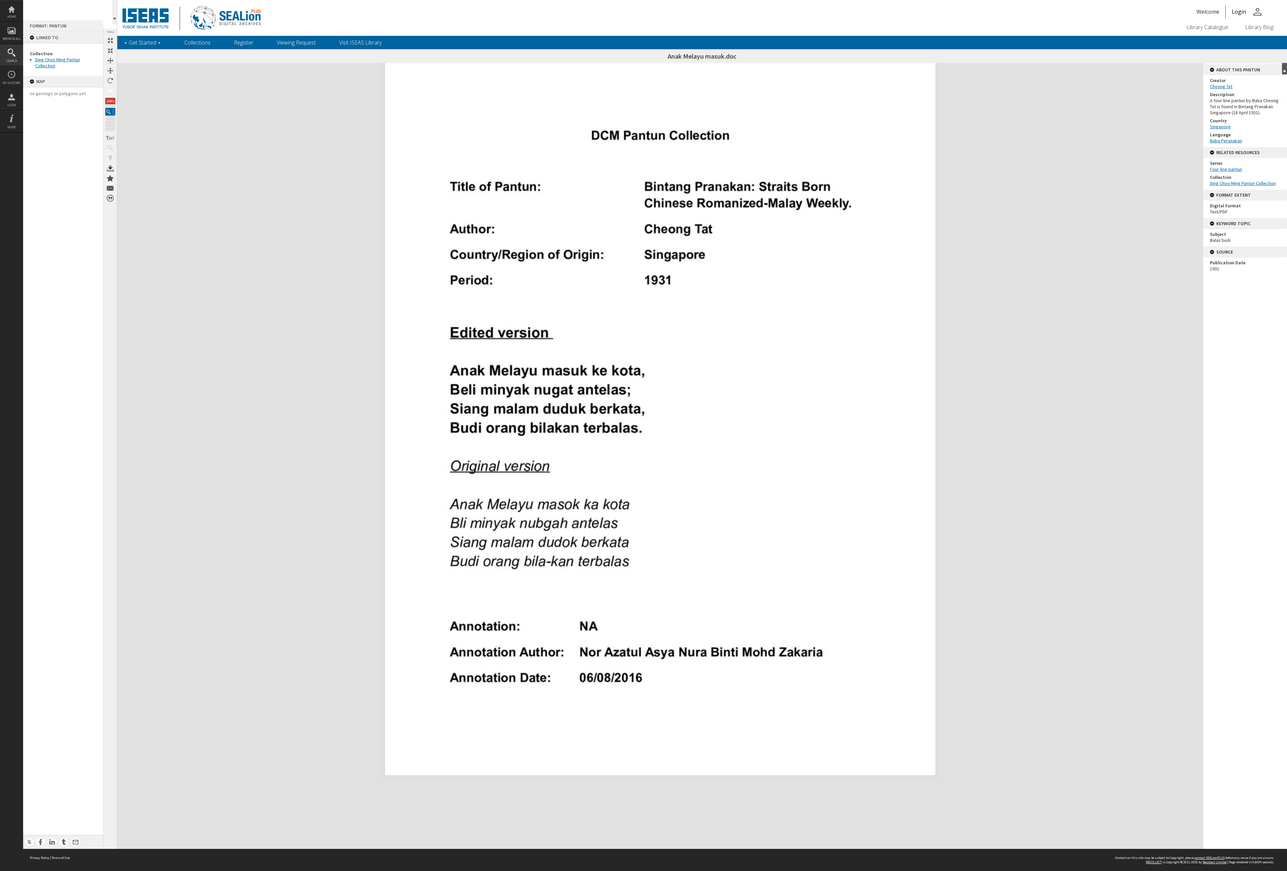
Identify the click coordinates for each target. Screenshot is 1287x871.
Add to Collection (110, 178)
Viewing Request (296, 42)
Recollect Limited (1215, 862)
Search (11, 61)
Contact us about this (110, 188)
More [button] (11, 127)
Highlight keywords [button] (110, 158)
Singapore (1220, 127)
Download (110, 168)
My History (11, 83)
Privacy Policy (39, 858)
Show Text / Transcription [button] (110, 138)
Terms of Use (61, 858)
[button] (110, 112)
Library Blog (1259, 27)
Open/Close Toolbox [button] (114, 12)
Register (243, 42)
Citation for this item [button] (110, 198)
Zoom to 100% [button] (110, 91)
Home (11, 16)
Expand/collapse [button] (1284, 68)
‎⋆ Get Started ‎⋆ (142, 42)
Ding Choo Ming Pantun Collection (1243, 183)
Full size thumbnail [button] (110, 41)
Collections (197, 42)
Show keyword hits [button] (110, 148)
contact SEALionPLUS (1209, 858)
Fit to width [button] (110, 61)
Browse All (12, 39)
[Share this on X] (29, 838)
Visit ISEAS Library (360, 42)
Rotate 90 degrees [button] (110, 81)
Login (11, 105)
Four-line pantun (1226, 169)
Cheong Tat (1221, 86)
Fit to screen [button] (110, 51)
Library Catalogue (1207, 27)
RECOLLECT (1154, 862)
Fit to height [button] (110, 71)
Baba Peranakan (1226, 141)
